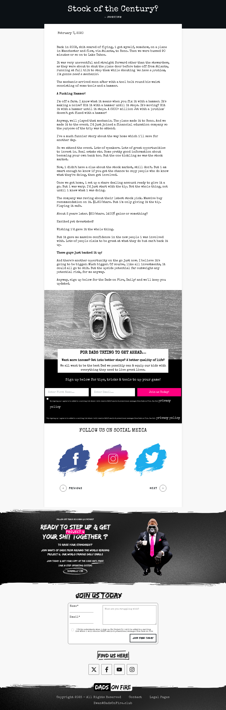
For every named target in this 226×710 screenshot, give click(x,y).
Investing (114, 17)
